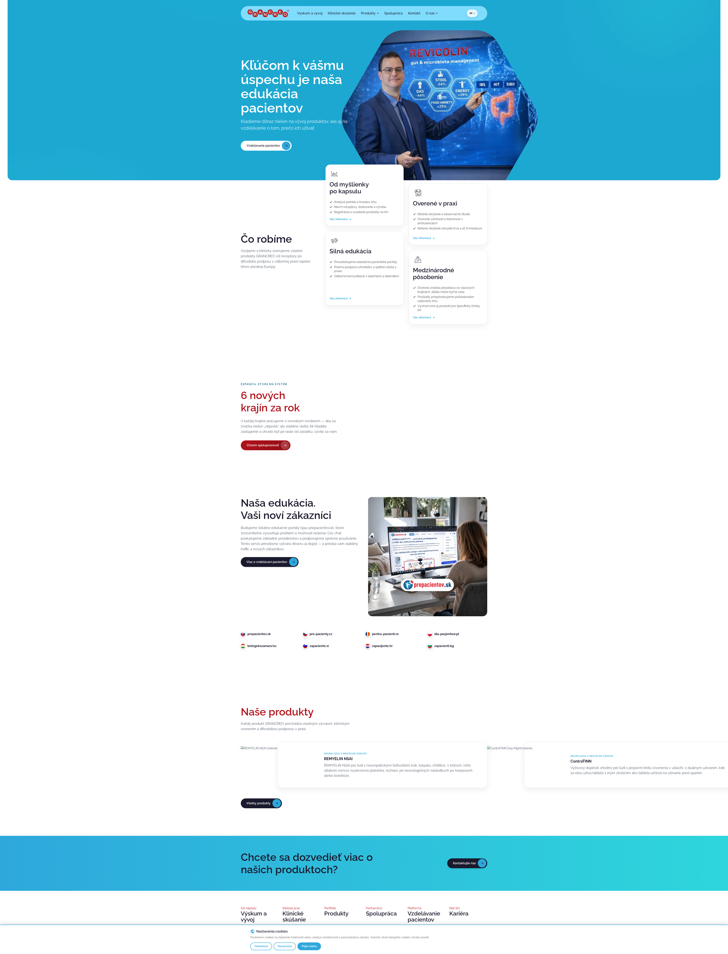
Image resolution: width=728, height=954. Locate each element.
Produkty (336, 914)
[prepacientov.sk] (427, 556)
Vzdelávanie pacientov (424, 917)
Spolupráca (381, 914)
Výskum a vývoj (254, 917)
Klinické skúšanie (294, 917)
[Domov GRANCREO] (268, 13)
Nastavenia (285, 946)
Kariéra (458, 914)
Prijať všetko (309, 946)
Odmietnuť (261, 946)
